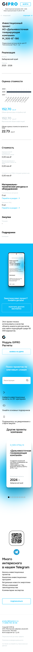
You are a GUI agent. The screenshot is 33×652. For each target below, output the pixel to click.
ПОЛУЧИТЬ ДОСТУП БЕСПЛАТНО (16, 308)
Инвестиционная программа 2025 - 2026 (16, 9)
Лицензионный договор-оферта (13, 636)
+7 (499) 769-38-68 (9, 623)
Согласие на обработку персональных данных (15, 645)
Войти (25, 4)
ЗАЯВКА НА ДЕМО (16, 352)
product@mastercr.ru (10, 621)
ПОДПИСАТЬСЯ (16, 601)
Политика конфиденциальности (12, 640)
